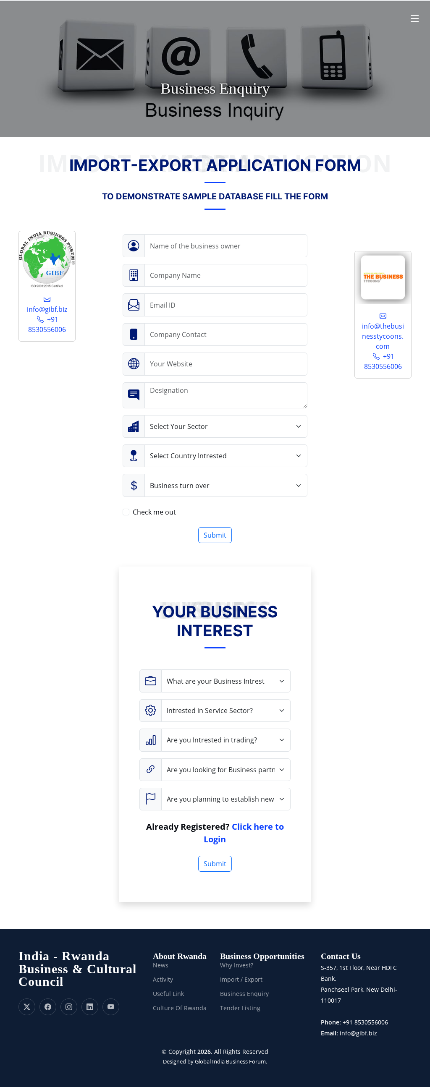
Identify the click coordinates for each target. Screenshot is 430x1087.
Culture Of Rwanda (180, 1008)
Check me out (154, 512)
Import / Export (241, 979)
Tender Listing (240, 1008)
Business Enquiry (244, 994)
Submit (215, 535)
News (160, 965)
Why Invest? (236, 965)
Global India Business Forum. (231, 1061)
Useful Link (168, 994)
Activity (163, 979)
